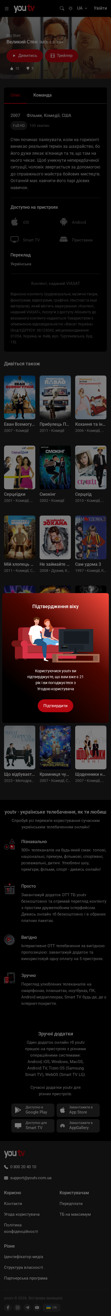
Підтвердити (55, 705)
